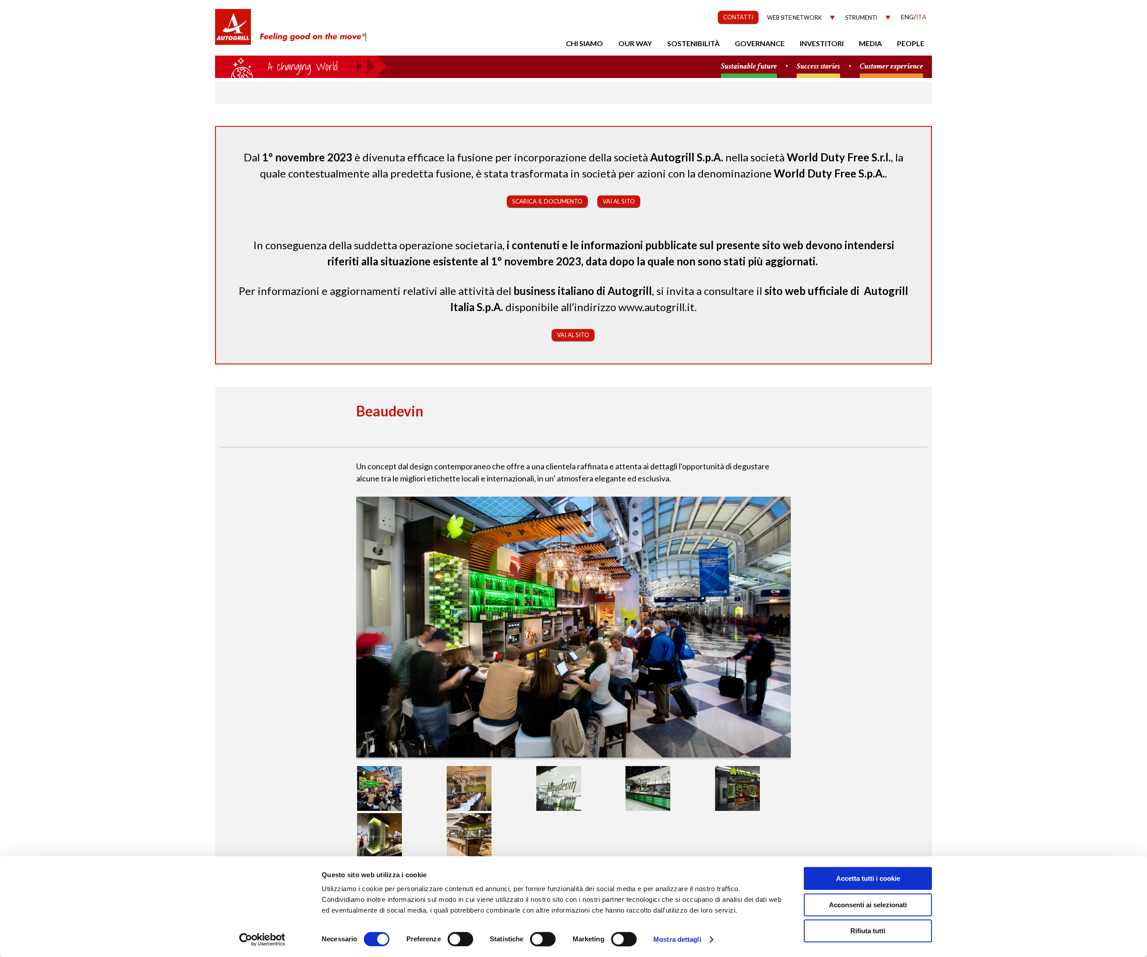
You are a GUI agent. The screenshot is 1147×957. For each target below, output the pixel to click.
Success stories (818, 66)
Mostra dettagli (677, 939)
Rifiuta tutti (867, 931)
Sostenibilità (693, 43)
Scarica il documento (547, 201)
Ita (921, 17)
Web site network (794, 17)
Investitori (822, 43)
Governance (760, 43)
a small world (301, 66)
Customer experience (891, 66)
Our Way (635, 43)
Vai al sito (619, 201)
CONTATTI (738, 17)
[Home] (233, 31)
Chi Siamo (584, 43)
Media (870, 43)
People (910, 43)
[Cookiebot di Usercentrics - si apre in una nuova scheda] (262, 939)
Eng (907, 17)
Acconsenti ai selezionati (868, 905)
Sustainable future (749, 66)
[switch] (460, 939)
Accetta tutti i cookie (868, 878)
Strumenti (861, 17)
